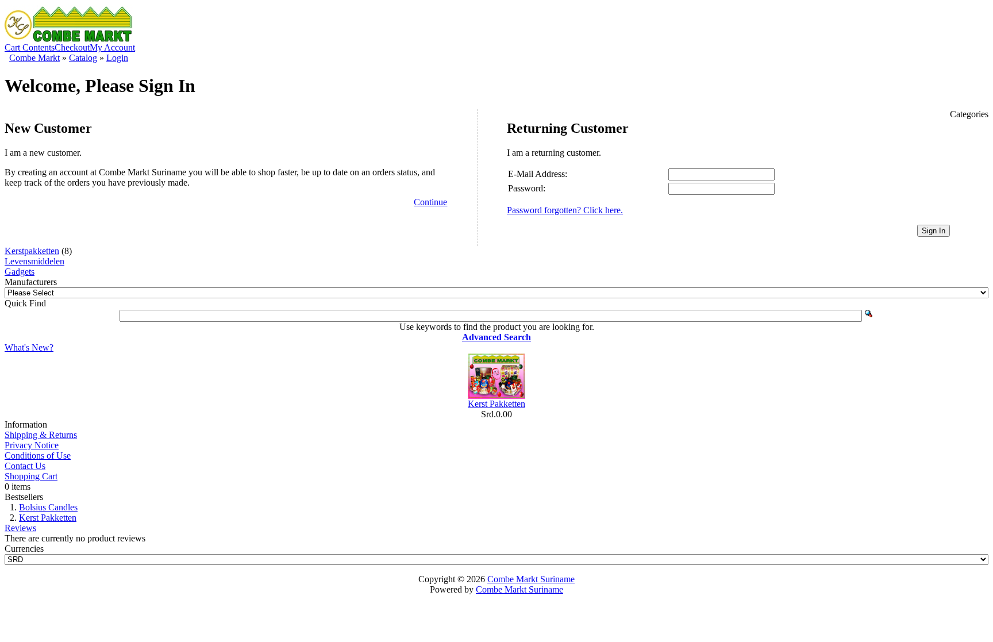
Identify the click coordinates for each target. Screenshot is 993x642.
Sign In (933, 230)
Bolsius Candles (48, 507)
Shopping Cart (31, 476)
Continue (430, 202)
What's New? (29, 347)
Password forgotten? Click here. (565, 210)
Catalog (83, 58)
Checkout (72, 47)
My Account (112, 47)
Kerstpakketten (32, 251)
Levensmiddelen (34, 261)
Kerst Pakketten (496, 404)
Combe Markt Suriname (531, 579)
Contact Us (25, 466)
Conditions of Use (38, 455)
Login (117, 58)
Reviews (20, 528)
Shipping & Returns (41, 435)
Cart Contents (30, 47)
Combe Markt (34, 58)
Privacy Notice (32, 445)
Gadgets (19, 271)
